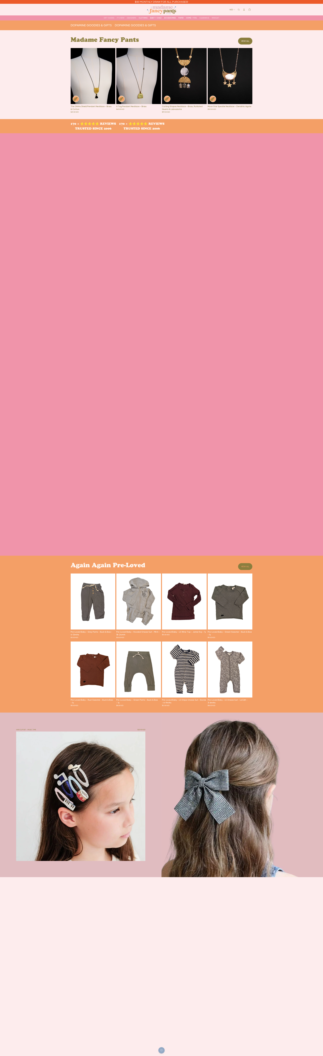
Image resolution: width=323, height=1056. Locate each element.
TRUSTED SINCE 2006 (88, 128)
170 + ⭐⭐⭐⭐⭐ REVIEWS (88, 124)
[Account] (244, 9)
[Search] (238, 9)
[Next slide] (111, 76)
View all (245, 41)
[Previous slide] (74, 76)
